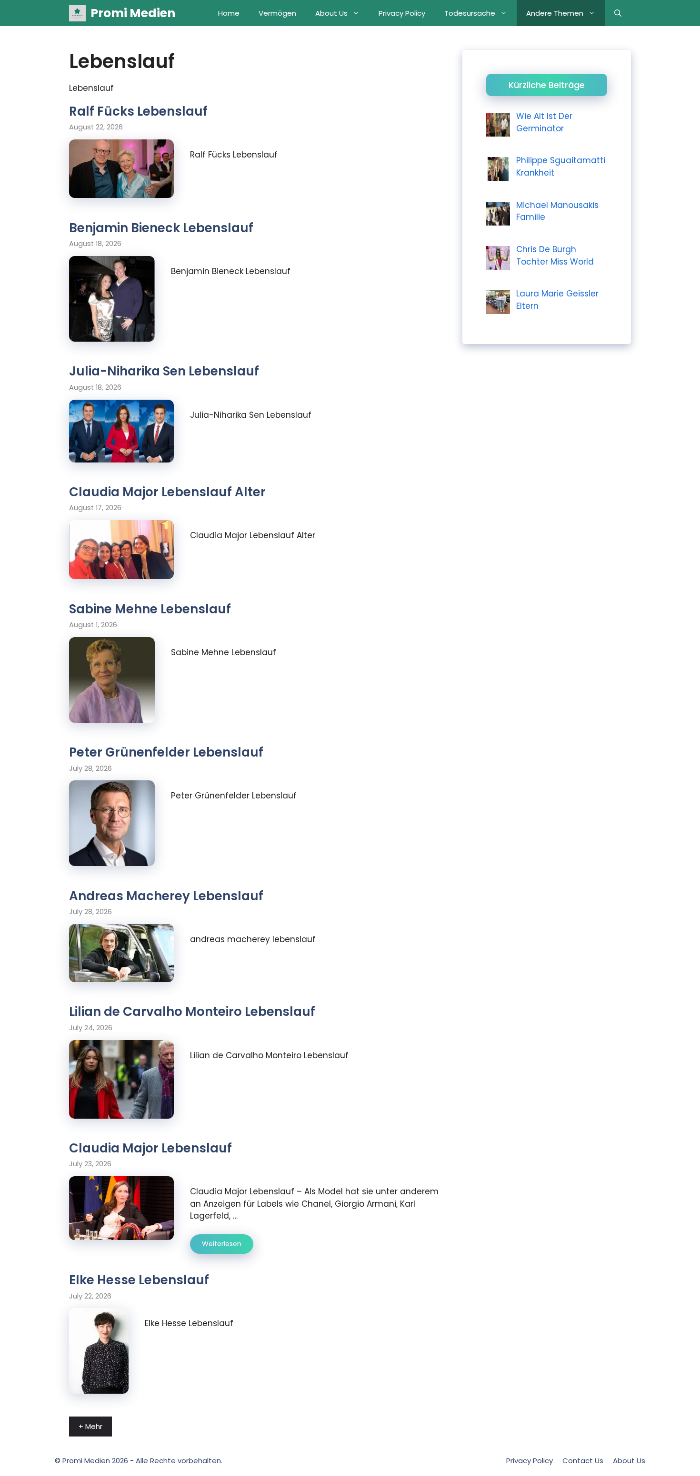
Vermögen (277, 13)
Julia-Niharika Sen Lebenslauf (164, 371)
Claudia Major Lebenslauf (150, 1148)
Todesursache (469, 13)
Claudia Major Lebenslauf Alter (167, 492)
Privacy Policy (402, 13)
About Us (331, 13)
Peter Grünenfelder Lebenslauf (166, 752)
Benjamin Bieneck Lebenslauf (161, 227)
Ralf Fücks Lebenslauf (138, 111)
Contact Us (582, 1461)
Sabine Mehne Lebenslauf (150, 609)
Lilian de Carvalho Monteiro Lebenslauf (192, 1011)
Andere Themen (554, 13)
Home (229, 13)
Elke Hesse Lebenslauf (139, 1280)
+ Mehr (90, 1426)
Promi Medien (132, 13)
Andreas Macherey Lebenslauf (166, 896)
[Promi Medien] (77, 13)
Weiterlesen (221, 1244)
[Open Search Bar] (618, 13)
